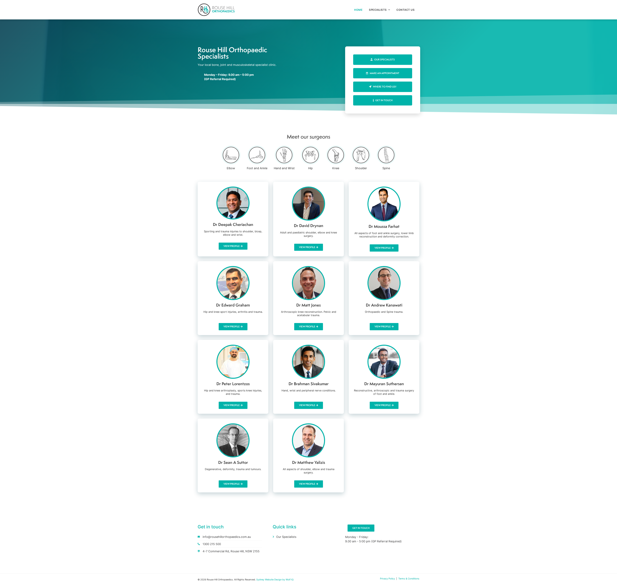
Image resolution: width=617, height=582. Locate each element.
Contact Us (405, 9)
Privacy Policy (388, 578)
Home (358, 9)
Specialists (378, 9)
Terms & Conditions (408, 578)
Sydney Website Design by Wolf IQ (275, 579)
